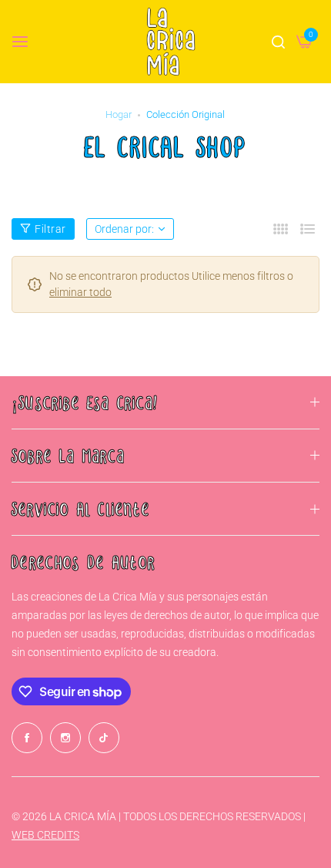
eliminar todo (80, 292)
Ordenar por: (124, 229)
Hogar (118, 114)
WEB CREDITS (45, 835)
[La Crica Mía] (171, 41)
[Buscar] (278, 42)
